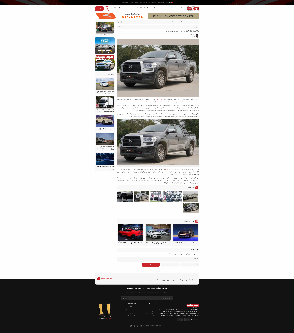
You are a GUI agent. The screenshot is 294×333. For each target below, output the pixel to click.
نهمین (106, 318)
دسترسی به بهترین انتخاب (183, 310)
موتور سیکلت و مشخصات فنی (143, 8)
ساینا (149, 2)
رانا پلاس (145, 2)
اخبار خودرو (179, 8)
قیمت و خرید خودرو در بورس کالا (127, 2)
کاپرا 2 (157, 99)
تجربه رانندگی (129, 8)
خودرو (166, 170)
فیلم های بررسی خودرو (117, 8)
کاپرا (161, 99)
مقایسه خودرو (170, 8)
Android (187, 319)
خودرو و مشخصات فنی (157, 8)
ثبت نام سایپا (153, 2)
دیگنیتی (140, 2)
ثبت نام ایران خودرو (160, 2)
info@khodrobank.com (106, 279)
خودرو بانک (196, 22)
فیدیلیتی (136, 2)
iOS (179, 319)
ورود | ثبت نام (99, 9)
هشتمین (110, 318)
